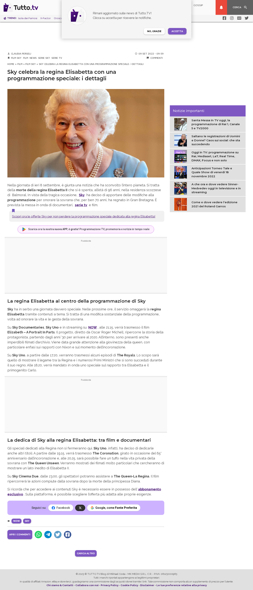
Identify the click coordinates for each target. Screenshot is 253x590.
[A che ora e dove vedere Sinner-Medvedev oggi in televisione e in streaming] (181, 188)
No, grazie (154, 31)
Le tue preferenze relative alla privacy (182, 585)
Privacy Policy (109, 585)
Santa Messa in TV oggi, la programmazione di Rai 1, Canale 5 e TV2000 (216, 124)
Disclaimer (147, 585)
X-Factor (45, 18)
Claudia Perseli (21, 53)
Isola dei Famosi (27, 18)
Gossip (198, 5)
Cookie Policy (129, 585)
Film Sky (16, 57)
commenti (156, 57)
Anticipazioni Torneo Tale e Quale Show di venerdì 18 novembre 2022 (212, 172)
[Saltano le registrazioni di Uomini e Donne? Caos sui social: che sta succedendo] (181, 140)
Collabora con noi (87, 585)
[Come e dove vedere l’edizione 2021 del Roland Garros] (181, 204)
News (33, 57)
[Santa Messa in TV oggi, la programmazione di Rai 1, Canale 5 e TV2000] (181, 124)
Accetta (177, 31)
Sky (82, 195)
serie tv (81, 205)
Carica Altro (86, 553)
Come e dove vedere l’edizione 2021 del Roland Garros (214, 204)
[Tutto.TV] (31, 7)
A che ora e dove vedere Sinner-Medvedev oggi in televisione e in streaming (216, 188)
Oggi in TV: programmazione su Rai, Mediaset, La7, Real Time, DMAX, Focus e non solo (215, 156)
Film (25, 57)
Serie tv (56, 57)
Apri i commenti (19, 534)
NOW (16, 521)
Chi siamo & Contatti (59, 585)
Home (10, 63)
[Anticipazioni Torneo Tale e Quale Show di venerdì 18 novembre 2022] (181, 172)
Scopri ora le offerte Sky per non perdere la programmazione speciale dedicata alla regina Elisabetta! (83, 216)
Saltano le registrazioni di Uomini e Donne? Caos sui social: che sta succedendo (216, 140)
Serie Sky (44, 57)
